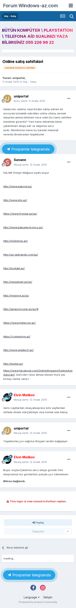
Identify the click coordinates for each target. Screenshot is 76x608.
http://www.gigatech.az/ (18, 350)
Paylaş (39, 522)
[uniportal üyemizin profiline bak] (7, 99)
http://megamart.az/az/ (17, 281)
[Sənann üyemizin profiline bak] (7, 162)
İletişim (47, 597)
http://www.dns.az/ (15, 200)
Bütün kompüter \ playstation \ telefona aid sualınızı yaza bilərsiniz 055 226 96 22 (37, 36)
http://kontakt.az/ (14, 268)
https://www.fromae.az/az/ (20, 213)
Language (31, 597)
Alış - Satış (29, 81)
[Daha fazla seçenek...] (69, 98)
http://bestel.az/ (13, 363)
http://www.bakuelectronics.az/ (23, 227)
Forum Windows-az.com (30, 5)
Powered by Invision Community (38, 602)
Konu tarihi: (29, 100)
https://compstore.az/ (16, 336)
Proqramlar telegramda (30, 149)
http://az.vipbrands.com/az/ (20, 254)
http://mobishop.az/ (15, 240)
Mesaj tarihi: (30, 164)
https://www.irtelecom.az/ (19, 322)
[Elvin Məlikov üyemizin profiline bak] (7, 397)
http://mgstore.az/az (16, 295)
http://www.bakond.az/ (17, 186)
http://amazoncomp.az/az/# (20, 309)
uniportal (18, 77)
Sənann (20, 160)
